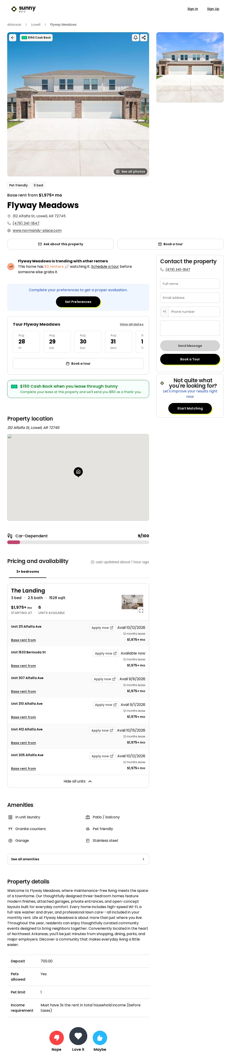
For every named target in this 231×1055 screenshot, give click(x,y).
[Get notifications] (135, 37)
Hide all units (74, 781)
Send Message (190, 345)
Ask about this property (63, 244)
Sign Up (213, 9)
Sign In (192, 9)
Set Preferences (78, 302)
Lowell (35, 24)
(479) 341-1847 (26, 223)
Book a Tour (190, 359)
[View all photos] (78, 104)
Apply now (100, 627)
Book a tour (173, 244)
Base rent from (23, 640)
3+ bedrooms (27, 571)
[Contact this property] (78, 1036)
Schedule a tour (105, 266)
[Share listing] (143, 37)
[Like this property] (100, 1038)
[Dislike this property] (56, 1038)
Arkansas (14, 24)
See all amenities (25, 859)
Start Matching (190, 408)
